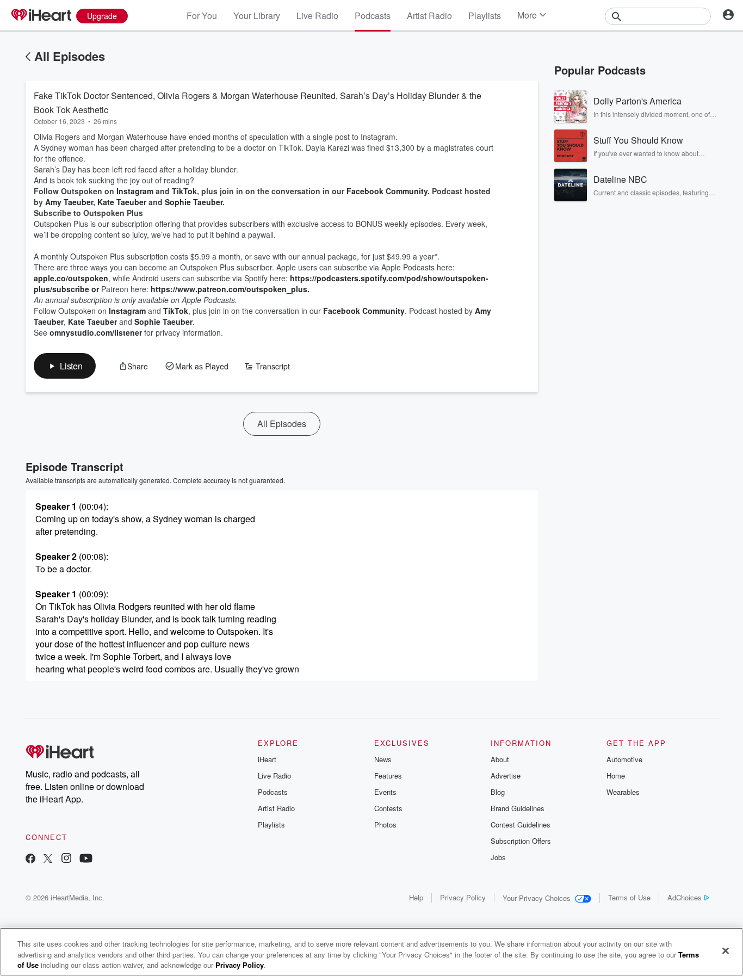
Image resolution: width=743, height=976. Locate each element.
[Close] (726, 950)
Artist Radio (429, 15)
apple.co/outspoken (71, 278)
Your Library (256, 15)
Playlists (484, 15)
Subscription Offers (521, 841)
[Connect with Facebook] (30, 859)
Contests (388, 808)
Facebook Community (387, 191)
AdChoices (684, 897)
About (500, 759)
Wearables (623, 792)
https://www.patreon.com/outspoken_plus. (231, 288)
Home (615, 775)
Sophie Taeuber (193, 201)
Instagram (134, 191)
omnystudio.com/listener (95, 332)
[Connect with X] (48, 859)
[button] (65, 366)
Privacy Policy (463, 897)
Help (416, 897)
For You (202, 15)
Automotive (624, 759)
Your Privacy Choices (537, 898)
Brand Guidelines (517, 808)
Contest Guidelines (520, 824)
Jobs (498, 857)
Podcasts (373, 15)
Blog (498, 792)
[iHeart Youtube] (85, 859)
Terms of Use (629, 897)
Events (385, 792)
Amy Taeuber (69, 201)
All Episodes (69, 56)
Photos (385, 824)
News (383, 759)
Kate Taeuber (121, 201)
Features (388, 775)
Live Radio (317, 15)
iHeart (267, 759)
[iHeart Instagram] (66, 859)
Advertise (506, 775)
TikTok (184, 191)
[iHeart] (40, 16)
